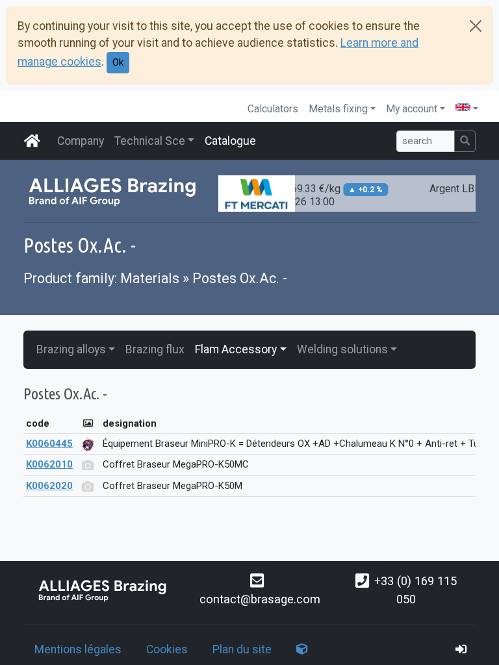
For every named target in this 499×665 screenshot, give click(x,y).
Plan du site (242, 649)
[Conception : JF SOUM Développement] (302, 649)
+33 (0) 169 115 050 (415, 590)
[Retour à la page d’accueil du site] (32, 141)
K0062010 (49, 464)
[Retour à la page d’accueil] (103, 590)
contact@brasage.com (259, 599)
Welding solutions (342, 349)
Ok (117, 62)
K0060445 (49, 443)
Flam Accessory (236, 349)
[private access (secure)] (461, 649)
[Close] (475, 26)
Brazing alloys (71, 349)
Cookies (167, 649)
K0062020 (49, 486)
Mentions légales (78, 649)
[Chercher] (465, 141)
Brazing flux (155, 349)
